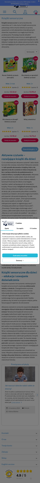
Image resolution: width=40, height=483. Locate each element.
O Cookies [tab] (33, 228)
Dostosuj (19, 260)
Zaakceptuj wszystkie (20, 255)
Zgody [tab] (7, 228)
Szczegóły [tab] (20, 228)
